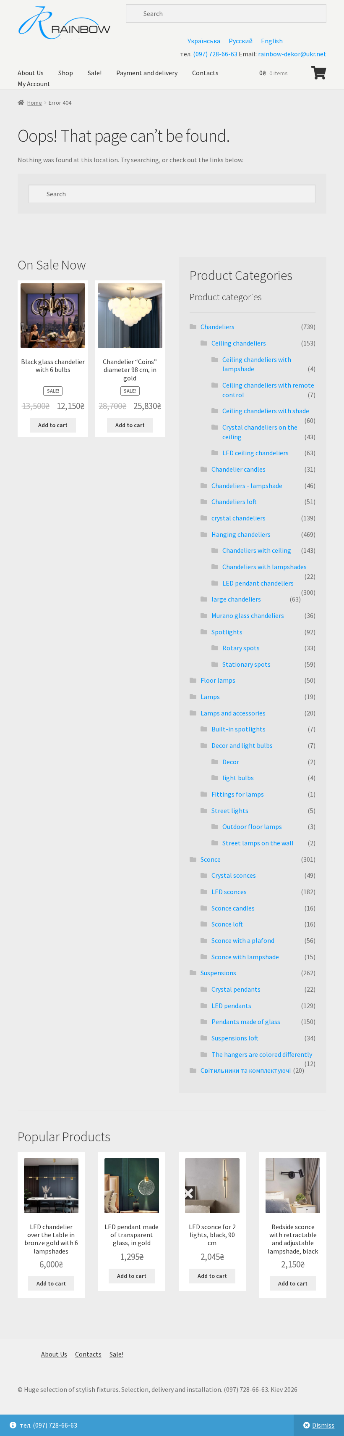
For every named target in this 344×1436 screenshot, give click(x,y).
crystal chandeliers (238, 518)
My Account (34, 83)
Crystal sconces (233, 875)
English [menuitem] (272, 41)
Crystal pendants (236, 989)
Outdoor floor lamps (252, 826)
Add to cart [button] (53, 425)
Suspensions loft (234, 1038)
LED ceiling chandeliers (255, 453)
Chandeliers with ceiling (256, 550)
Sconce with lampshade (245, 957)
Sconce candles (233, 908)
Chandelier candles (238, 469)
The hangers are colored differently (261, 1054)
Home (34, 102)
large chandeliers (236, 599)
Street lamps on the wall (258, 843)
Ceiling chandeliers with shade (265, 411)
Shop (65, 73)
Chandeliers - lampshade (246, 485)
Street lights (229, 810)
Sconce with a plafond (242, 940)
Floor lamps (218, 680)
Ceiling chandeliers (238, 343)
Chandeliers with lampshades (264, 566)
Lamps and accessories (233, 713)
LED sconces (229, 891)
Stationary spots (246, 664)
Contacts (205, 73)
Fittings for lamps (237, 794)
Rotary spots (241, 648)
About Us (31, 73)
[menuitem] (203, 40)
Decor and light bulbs (242, 745)
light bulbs (238, 777)
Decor (230, 762)
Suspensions (218, 973)
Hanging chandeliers (241, 534)
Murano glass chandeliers (247, 615)
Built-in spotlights (238, 729)
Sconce (211, 859)
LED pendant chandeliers (258, 583)
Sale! (95, 73)
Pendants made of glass (245, 1021)
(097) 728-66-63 (215, 54)
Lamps (210, 696)
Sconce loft (227, 924)
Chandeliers (218, 326)
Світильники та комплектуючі (246, 1070)
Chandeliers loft (234, 501)
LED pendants (231, 1005)
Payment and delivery (146, 73)
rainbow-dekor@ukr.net (292, 54)
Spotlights (226, 632)
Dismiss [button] (323, 1425)
